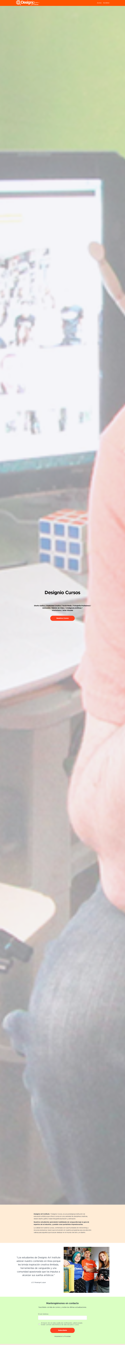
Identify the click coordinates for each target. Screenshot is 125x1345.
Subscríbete (62, 1330)
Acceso (99, 3)
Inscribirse (106, 3)
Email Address (43, 1314)
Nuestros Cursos (62, 618)
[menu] (102, 3)
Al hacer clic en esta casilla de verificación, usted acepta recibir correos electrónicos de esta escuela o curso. (61, 1323)
